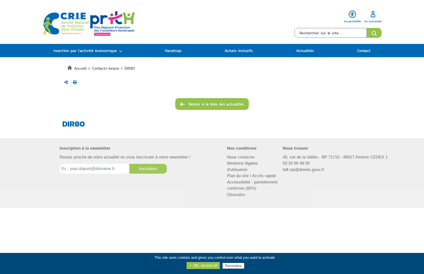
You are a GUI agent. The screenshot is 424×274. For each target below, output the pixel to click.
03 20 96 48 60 (296, 163)
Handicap (173, 50)
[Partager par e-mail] (66, 82)
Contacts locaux (105, 68)
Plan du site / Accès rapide (251, 175)
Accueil (80, 68)
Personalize (233, 266)
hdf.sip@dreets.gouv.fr (303, 169)
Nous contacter (241, 157)
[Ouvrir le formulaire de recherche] (374, 33)
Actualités (305, 50)
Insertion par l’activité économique (85, 50)
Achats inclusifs (239, 50)
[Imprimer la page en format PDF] (75, 82)
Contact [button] (364, 50)
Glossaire (236, 194)
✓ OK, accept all (203, 265)
